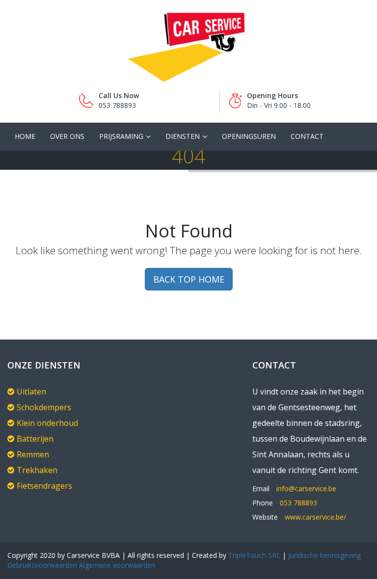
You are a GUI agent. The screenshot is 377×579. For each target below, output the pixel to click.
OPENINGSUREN (249, 136)
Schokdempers (44, 407)
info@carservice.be (306, 488)
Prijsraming (121, 136)
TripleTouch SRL (254, 555)
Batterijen (35, 438)
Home (25, 136)
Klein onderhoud (47, 423)
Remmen (33, 454)
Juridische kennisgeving (324, 555)
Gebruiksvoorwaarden (42, 565)
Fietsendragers (44, 485)
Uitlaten (31, 391)
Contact (307, 136)
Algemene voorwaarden (116, 565)
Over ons (67, 136)
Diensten (182, 136)
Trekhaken (37, 470)
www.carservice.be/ (315, 517)
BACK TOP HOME (188, 279)
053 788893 (298, 502)
